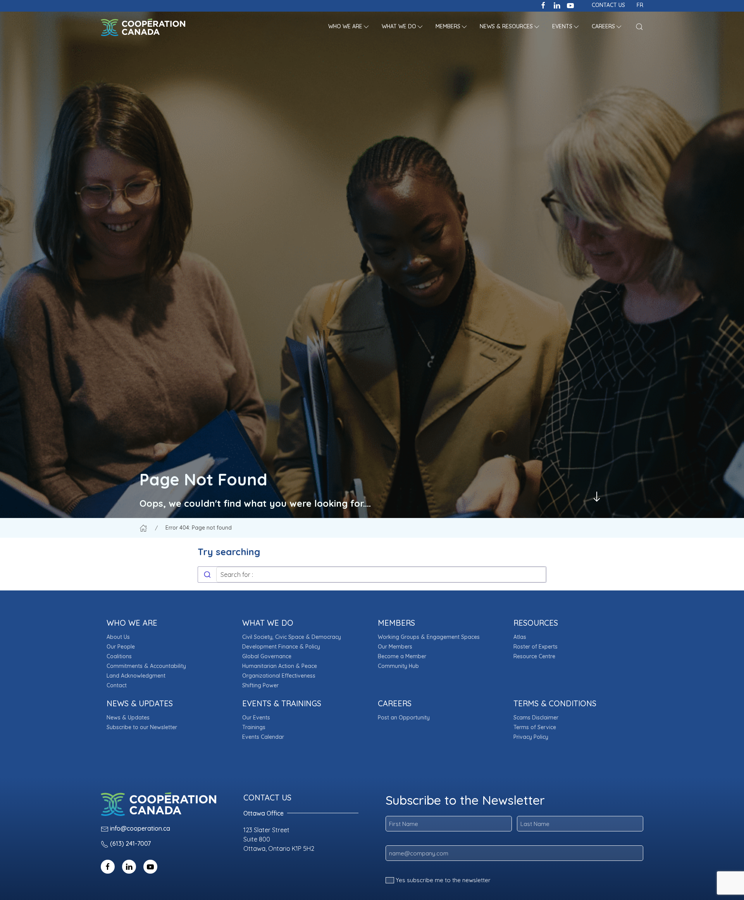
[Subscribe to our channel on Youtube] (570, 5)
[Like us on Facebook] (543, 5)
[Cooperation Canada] (143, 27)
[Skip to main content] (596, 496)
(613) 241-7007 (130, 843)
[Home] (143, 527)
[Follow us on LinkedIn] (557, 5)
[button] (349, 27)
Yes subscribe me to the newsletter (443, 880)
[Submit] (207, 574)
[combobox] (372, 574)
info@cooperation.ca (140, 828)
